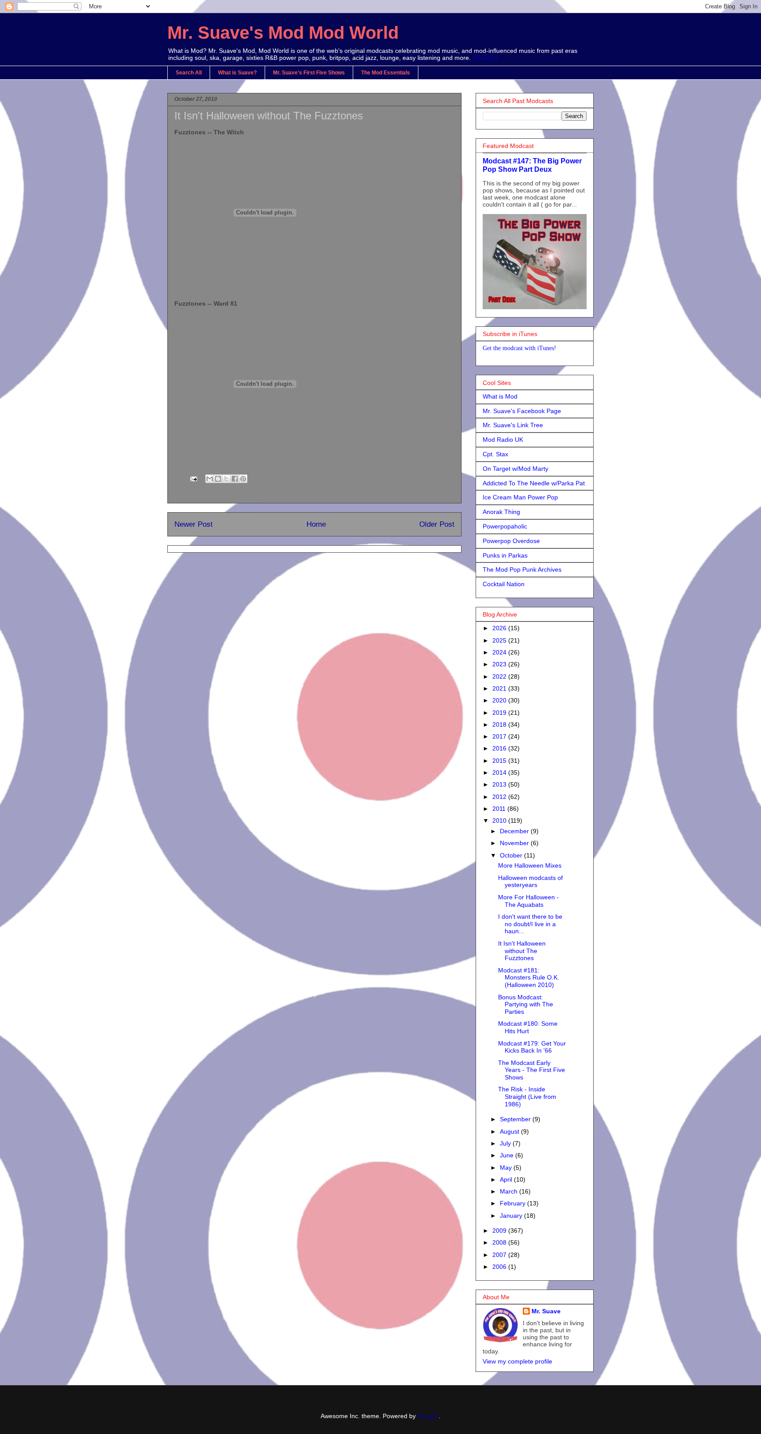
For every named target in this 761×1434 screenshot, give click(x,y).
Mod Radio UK (503, 439)
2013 (500, 784)
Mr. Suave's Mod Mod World (283, 32)
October (512, 855)
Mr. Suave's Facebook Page (522, 410)
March (509, 1191)
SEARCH (485, 57)
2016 (500, 748)
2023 (500, 664)
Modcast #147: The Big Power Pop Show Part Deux (532, 165)
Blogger (428, 1415)
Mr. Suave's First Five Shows (309, 73)
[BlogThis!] (218, 478)
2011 (499, 808)
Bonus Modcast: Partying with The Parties (525, 1005)
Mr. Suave (546, 1311)
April (507, 1179)
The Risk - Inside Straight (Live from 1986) (527, 1097)
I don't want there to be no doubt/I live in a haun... (530, 924)
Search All (189, 73)
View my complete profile (517, 1361)
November (515, 842)
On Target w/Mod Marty (515, 468)
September (516, 1119)
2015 (500, 760)
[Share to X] (226, 478)
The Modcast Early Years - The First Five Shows (531, 1070)
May (506, 1167)
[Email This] (209, 478)
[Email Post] (193, 478)
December (515, 831)
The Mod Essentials (385, 73)
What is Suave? (237, 73)
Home (316, 524)
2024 (500, 652)
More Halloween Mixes (530, 865)
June (507, 1155)
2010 (500, 820)
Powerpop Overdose (511, 540)
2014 (500, 772)
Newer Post (193, 524)
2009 (500, 1230)
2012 (500, 796)
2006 (500, 1266)
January (512, 1215)
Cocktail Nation (504, 584)
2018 (500, 724)
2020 (500, 700)
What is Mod (500, 396)
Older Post (436, 524)
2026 (500, 628)
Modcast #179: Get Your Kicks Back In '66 (532, 1047)
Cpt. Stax (495, 454)
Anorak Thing (501, 511)
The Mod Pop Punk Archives (522, 569)
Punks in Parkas (505, 555)
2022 (500, 676)
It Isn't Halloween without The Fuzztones (522, 951)
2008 (500, 1242)
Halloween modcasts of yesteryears (530, 881)
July (506, 1143)
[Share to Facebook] (234, 478)
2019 (500, 712)
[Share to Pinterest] (243, 478)
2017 (500, 736)
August (510, 1131)
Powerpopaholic (505, 526)
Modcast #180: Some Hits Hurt (528, 1027)
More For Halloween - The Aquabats (528, 901)
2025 (500, 640)
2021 (500, 688)
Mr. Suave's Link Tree (513, 425)
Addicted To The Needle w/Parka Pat (534, 483)
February (513, 1203)
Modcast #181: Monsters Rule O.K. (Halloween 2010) (528, 978)
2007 (500, 1254)
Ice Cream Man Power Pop (520, 497)
